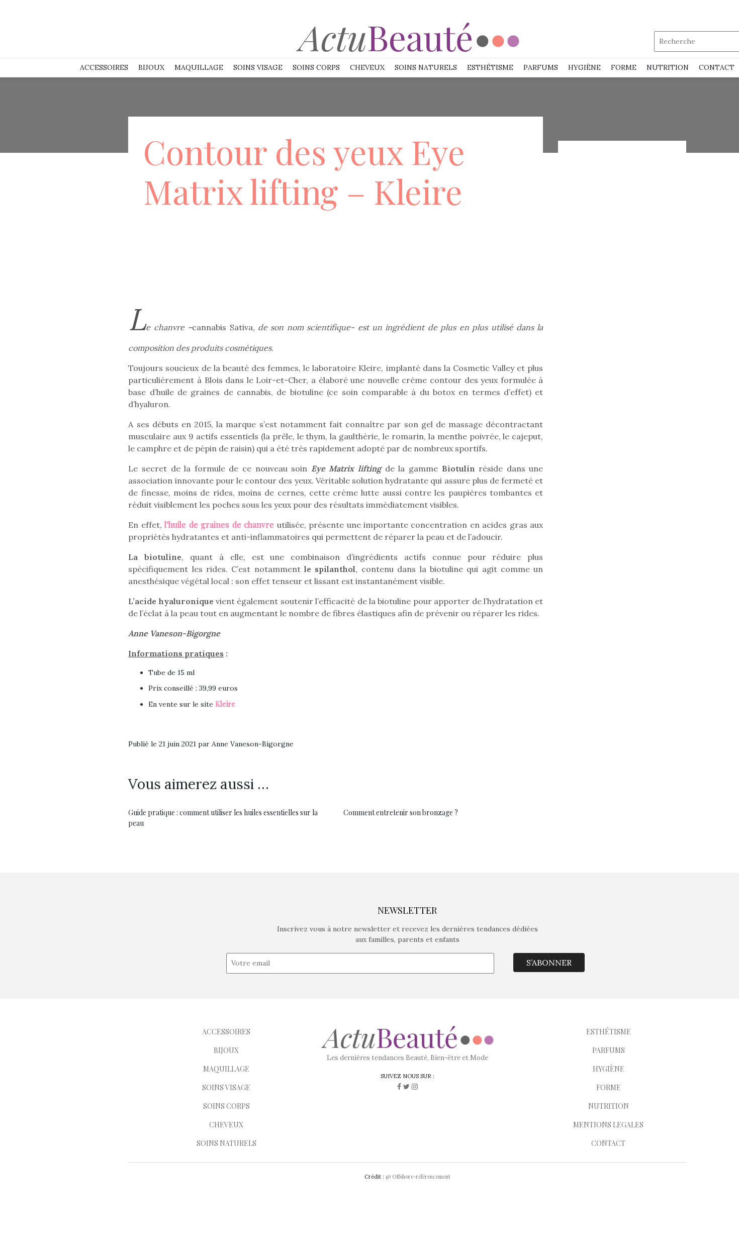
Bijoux (151, 67)
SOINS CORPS (316, 67)
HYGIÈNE (584, 67)
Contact (716, 67)
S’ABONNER (549, 962)
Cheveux (367, 67)
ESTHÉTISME (490, 67)
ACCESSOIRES (226, 1031)
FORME (608, 1087)
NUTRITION (667, 67)
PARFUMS (540, 67)
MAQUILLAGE (198, 67)
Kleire (225, 704)
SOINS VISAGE (258, 67)
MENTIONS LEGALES (608, 1124)
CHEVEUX (226, 1124)
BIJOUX (226, 1050)
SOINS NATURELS (426, 67)
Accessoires (104, 67)
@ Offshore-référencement (418, 1176)
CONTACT (608, 1143)
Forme (623, 67)
